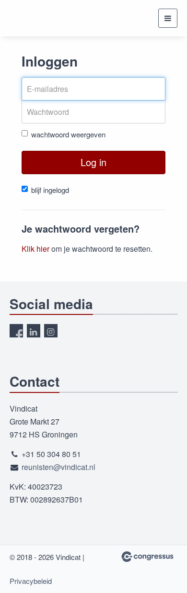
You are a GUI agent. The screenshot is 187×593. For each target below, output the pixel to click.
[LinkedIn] (33, 330)
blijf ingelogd (50, 190)
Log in (93, 162)
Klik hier (35, 248)
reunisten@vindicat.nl (58, 466)
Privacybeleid (31, 581)
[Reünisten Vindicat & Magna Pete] (28, 18)
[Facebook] (16, 330)
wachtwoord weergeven (68, 134)
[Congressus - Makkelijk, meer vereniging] (147, 556)
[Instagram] (51, 330)
